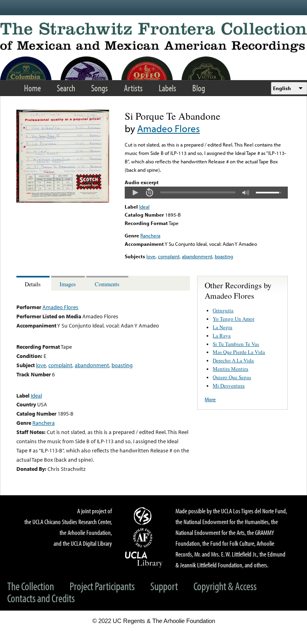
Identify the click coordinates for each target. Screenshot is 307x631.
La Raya (222, 335)
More (210, 399)
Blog (198, 88)
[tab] (33, 283)
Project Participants (102, 586)
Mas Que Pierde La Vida (239, 352)
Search (66, 88)
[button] (135, 192)
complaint (168, 256)
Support (164, 586)
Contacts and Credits (41, 598)
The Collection (30, 586)
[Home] (153, 37)
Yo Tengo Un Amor (233, 318)
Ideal (144, 206)
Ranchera (150, 235)
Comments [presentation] (107, 284)
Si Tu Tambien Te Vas (236, 344)
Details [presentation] (33, 284)
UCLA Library (144, 559)
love (150, 256)
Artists (133, 88)
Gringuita (223, 310)
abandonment (197, 256)
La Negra (222, 327)
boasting (224, 256)
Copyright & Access (225, 586)
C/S (144, 515)
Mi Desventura (229, 385)
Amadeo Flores (168, 128)
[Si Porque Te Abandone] (62, 200)
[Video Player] (206, 193)
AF (144, 537)
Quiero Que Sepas (232, 377)
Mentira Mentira (230, 368)
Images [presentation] (68, 284)
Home (32, 88)
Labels (167, 88)
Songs (99, 88)
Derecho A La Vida (233, 360)
